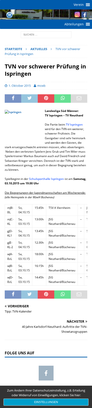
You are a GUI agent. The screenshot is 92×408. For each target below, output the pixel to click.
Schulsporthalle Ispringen (46, 179)
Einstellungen (46, 402)
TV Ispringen (74, 125)
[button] (79, 4)
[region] (46, 14)
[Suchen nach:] (46, 34)
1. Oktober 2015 (19, 85)
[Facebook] (46, 373)
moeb (41, 85)
